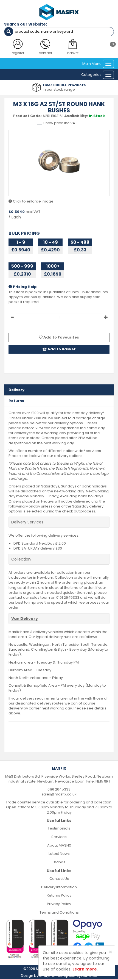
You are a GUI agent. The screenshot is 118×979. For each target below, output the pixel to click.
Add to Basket (61, 349)
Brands (59, 862)
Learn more (84, 969)
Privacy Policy (59, 903)
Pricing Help (24, 286)
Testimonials (59, 828)
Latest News (59, 853)
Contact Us (59, 878)
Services (59, 836)
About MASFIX (59, 845)
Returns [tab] (16, 400)
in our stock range (59, 89)
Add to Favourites (61, 337)
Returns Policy (59, 895)
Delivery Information (59, 887)
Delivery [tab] (16, 389)
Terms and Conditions (59, 912)
